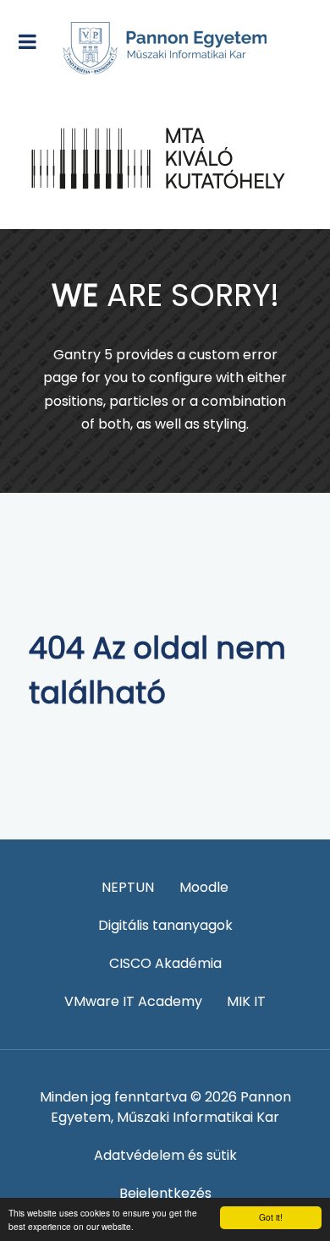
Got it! (271, 1217)
